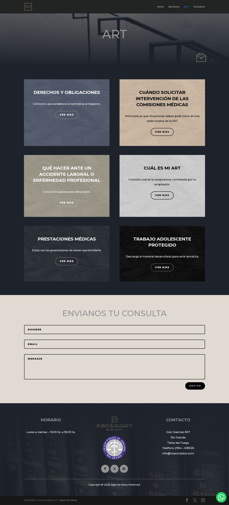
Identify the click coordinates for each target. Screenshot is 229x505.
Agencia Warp (68, 500)
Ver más (67, 114)
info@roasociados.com (178, 453)
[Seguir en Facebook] (105, 469)
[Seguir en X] (114, 469)
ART (186, 7)
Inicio (160, 7)
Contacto (199, 7)
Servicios (174, 7)
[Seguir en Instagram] (124, 469)
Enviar (195, 385)
